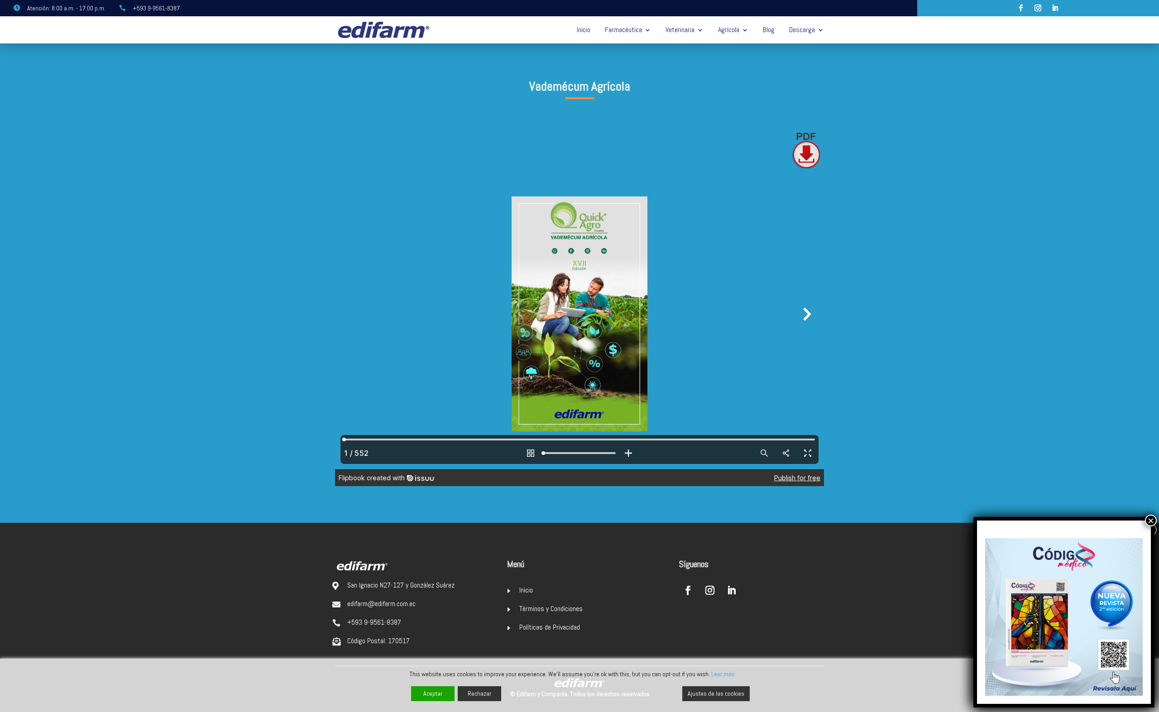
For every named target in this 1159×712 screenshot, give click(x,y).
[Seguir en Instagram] (1038, 8)
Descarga (802, 29)
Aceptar (432, 693)
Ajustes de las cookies (716, 693)
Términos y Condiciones (551, 608)
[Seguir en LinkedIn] (1055, 8)
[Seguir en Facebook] (1021, 8)
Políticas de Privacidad (549, 627)
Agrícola (728, 29)
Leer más (723, 674)
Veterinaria (680, 29)
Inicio (583, 29)
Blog (769, 29)
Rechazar (479, 693)
